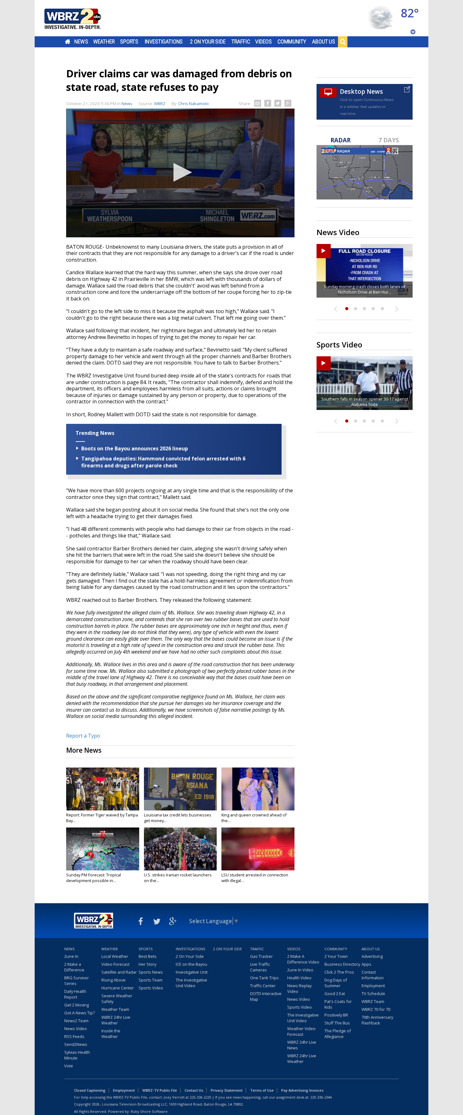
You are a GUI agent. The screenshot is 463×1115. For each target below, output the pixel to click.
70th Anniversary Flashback (377, 1020)
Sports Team (151, 980)
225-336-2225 (200, 1097)
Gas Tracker (261, 956)
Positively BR (336, 1015)
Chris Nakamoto (193, 103)
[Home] (80, 18)
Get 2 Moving (76, 1005)
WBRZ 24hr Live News (301, 1045)
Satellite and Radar (119, 972)
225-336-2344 (321, 1097)
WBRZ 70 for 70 (376, 1009)
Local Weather (114, 956)
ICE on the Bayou (191, 964)
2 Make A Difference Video (303, 959)
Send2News (75, 1044)
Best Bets (148, 956)
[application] (180, 173)
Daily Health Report (75, 994)
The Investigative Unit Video (191, 982)
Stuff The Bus (337, 1023)
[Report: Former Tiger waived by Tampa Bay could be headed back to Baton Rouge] (102, 789)
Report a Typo (83, 735)
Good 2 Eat (334, 993)
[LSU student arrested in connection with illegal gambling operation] (257, 848)
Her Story (147, 964)
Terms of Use (262, 1090)
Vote (68, 1066)
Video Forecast (115, 964)
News (81, 42)
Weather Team (115, 1009)
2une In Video (300, 970)
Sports (129, 42)
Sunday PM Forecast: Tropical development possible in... (93, 877)
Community (291, 42)
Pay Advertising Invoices (302, 1090)
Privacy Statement (227, 1090)
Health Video (299, 978)
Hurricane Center (117, 988)
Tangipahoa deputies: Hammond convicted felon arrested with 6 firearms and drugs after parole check (163, 462)
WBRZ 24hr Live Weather (115, 1020)
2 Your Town (336, 956)
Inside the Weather (110, 1033)
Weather (104, 42)
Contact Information (373, 975)
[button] (180, 172)
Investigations (164, 42)
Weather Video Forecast (301, 1031)
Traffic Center (263, 985)
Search (343, 42)
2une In (71, 956)
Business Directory (342, 964)
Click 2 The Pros (339, 972)
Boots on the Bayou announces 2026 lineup (134, 448)
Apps (366, 964)
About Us (323, 42)
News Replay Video (299, 988)
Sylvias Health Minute (77, 1055)
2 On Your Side (208, 42)
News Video (75, 1028)
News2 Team (76, 1020)
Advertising (372, 956)
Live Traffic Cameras (260, 967)
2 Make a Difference (74, 967)
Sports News (151, 972)
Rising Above (113, 980)
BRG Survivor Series (76, 980)
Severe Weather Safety (116, 998)
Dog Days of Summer (335, 982)
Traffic (241, 42)
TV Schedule (373, 993)
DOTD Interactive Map (266, 996)
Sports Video (151, 988)
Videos (263, 42)
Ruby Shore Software (149, 1111)
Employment (373, 985)
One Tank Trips (264, 978)
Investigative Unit (192, 972)
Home (67, 42)
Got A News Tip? (79, 1013)
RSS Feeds (74, 1036)
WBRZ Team (373, 1001)
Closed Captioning (90, 1090)
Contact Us (194, 1090)
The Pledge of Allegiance (337, 1033)
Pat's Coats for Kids (338, 1004)
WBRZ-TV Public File (159, 1090)
